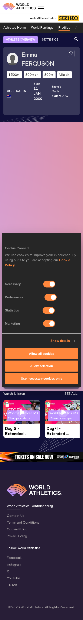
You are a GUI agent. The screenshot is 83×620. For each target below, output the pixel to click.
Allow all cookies (41, 353)
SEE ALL (70, 394)
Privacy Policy (17, 536)
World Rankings (42, 27)
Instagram (14, 564)
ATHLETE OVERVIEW (20, 39)
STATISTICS (50, 39)
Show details (60, 340)
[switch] (50, 297)
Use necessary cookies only (41, 378)
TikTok (12, 585)
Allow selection (41, 366)
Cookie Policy (17, 529)
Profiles (64, 27)
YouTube (13, 578)
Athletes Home (14, 27)
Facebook (14, 558)
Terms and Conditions (23, 522)
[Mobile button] (41, 7)
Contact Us (15, 516)
